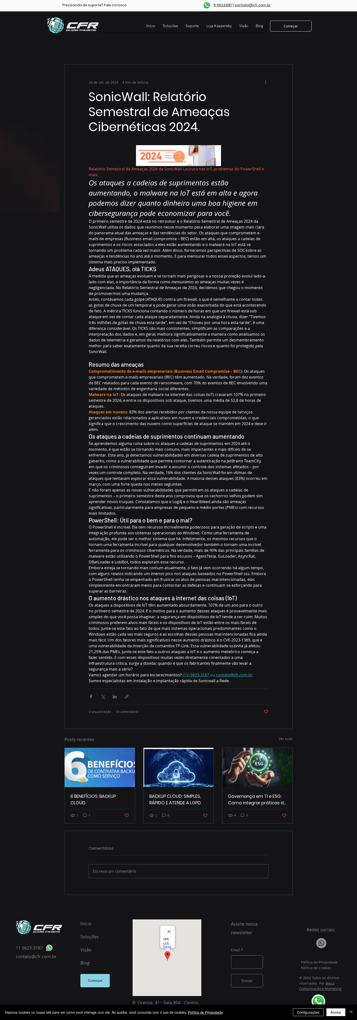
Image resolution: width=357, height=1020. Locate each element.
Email (235, 950)
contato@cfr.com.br (253, 5)
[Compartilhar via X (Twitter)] (103, 696)
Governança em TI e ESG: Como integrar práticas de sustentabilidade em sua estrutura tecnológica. (257, 799)
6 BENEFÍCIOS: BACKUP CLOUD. (93, 799)
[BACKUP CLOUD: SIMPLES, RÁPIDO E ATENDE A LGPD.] (179, 767)
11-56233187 (223, 5)
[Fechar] (351, 1012)
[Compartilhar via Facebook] (91, 696)
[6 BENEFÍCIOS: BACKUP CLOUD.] (100, 767)
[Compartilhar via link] (126, 696)
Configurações (308, 1012)
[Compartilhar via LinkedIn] (114, 696)
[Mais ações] (265, 82)
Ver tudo (286, 738)
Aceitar (336, 1012)
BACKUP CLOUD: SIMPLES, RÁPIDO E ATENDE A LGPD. (175, 799)
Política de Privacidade (205, 1012)
